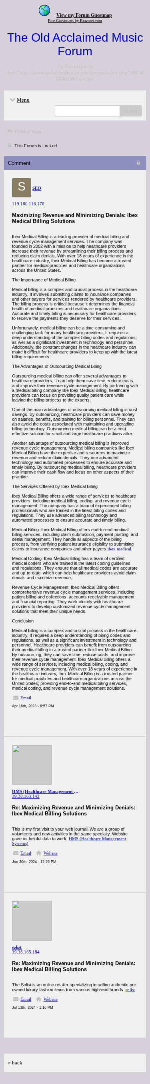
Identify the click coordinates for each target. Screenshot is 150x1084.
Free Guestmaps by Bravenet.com (75, 20)
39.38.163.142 (26, 796)
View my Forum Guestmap (84, 15)
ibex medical (119, 548)
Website (51, 853)
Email (25, 697)
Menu (23, 100)
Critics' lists (27, 131)
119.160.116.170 (28, 203)
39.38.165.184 (26, 952)
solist (130, 989)
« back (15, 1063)
